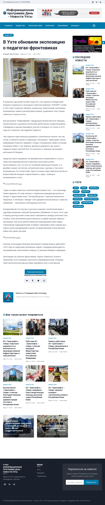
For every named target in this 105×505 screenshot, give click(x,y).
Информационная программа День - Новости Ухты (25, 501)
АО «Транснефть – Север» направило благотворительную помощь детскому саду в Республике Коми (94, 167)
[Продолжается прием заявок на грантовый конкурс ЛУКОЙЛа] (52, 426)
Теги (38, 470)
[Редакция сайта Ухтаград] (8, 302)
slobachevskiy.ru (85, 501)
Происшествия (35, 26)
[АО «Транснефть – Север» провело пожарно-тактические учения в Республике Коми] (58, 373)
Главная (8, 26)
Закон (83, 188)
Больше (74, 26)
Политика (49, 26)
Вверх (97, 501)
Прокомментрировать (35, 272)
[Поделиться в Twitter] (38, 280)
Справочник (87, 202)
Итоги (76, 191)
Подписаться (91, 482)
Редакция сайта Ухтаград (11, 54)
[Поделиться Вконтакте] (27, 280)
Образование (79, 195)
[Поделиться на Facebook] (32, 280)
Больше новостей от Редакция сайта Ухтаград (32, 297)
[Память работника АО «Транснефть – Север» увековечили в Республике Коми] (58, 327)
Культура (85, 191)
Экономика (63, 26)
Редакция (40, 473)
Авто (76, 188)
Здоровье (94, 188)
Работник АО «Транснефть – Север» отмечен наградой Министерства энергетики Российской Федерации (92, 98)
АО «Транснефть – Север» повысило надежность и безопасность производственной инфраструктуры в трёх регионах (11, 348)
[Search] (94, 25)
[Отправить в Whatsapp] (44, 280)
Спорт (76, 202)
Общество (20, 26)
